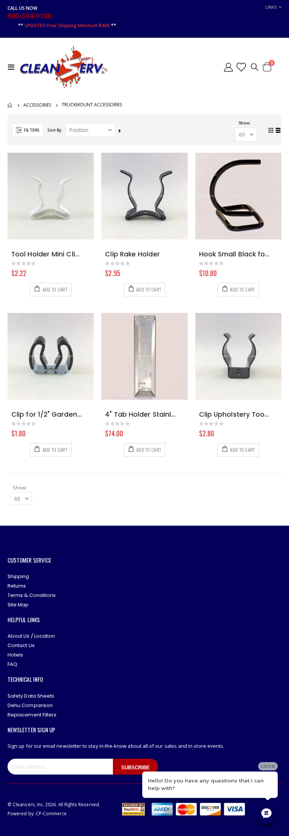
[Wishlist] (240, 67)
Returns (17, 585)
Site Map (18, 604)
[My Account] (228, 67)
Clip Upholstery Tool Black (234, 414)
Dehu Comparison (30, 705)
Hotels (15, 654)
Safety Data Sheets (31, 695)
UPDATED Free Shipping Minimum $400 (67, 25)
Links (271, 7)
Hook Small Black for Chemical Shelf (234, 254)
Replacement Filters (32, 714)
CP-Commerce (51, 813)
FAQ (12, 664)
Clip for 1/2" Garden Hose (46, 414)
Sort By (54, 130)
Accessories (37, 105)
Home (10, 105)
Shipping (18, 576)
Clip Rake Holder (132, 254)
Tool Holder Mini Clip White (46, 254)
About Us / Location (31, 636)
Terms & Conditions (32, 595)
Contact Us (21, 645)
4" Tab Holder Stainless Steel (140, 414)
